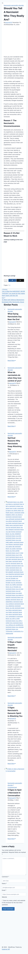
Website (4, 897)
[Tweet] (20, 280)
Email (4, 890)
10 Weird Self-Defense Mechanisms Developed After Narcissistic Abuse (13, 300)
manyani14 (8, 22)
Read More (12, 360)
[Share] (12, 280)
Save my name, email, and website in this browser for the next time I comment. (13, 902)
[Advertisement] (14, 40)
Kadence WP (6, 949)
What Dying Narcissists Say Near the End (15, 317)
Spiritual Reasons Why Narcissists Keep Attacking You (15, 443)
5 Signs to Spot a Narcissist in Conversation (14, 793)
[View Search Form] (2, 3)
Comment (5, 876)
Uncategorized (12, 787)
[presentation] (15, 568)
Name (4, 883)
